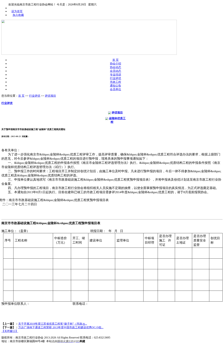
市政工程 (115, 81)
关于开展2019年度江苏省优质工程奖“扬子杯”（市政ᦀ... (52, 323)
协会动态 (115, 67)
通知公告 (115, 85)
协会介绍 (115, 63)
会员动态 (115, 70)
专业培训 (115, 74)
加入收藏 (18, 14)
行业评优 (115, 78)
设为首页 (17, 11)
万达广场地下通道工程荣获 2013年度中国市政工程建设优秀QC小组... (60, 327)
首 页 (115, 59)
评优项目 (50, 95)
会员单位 (115, 89)
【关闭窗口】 (9, 331)
